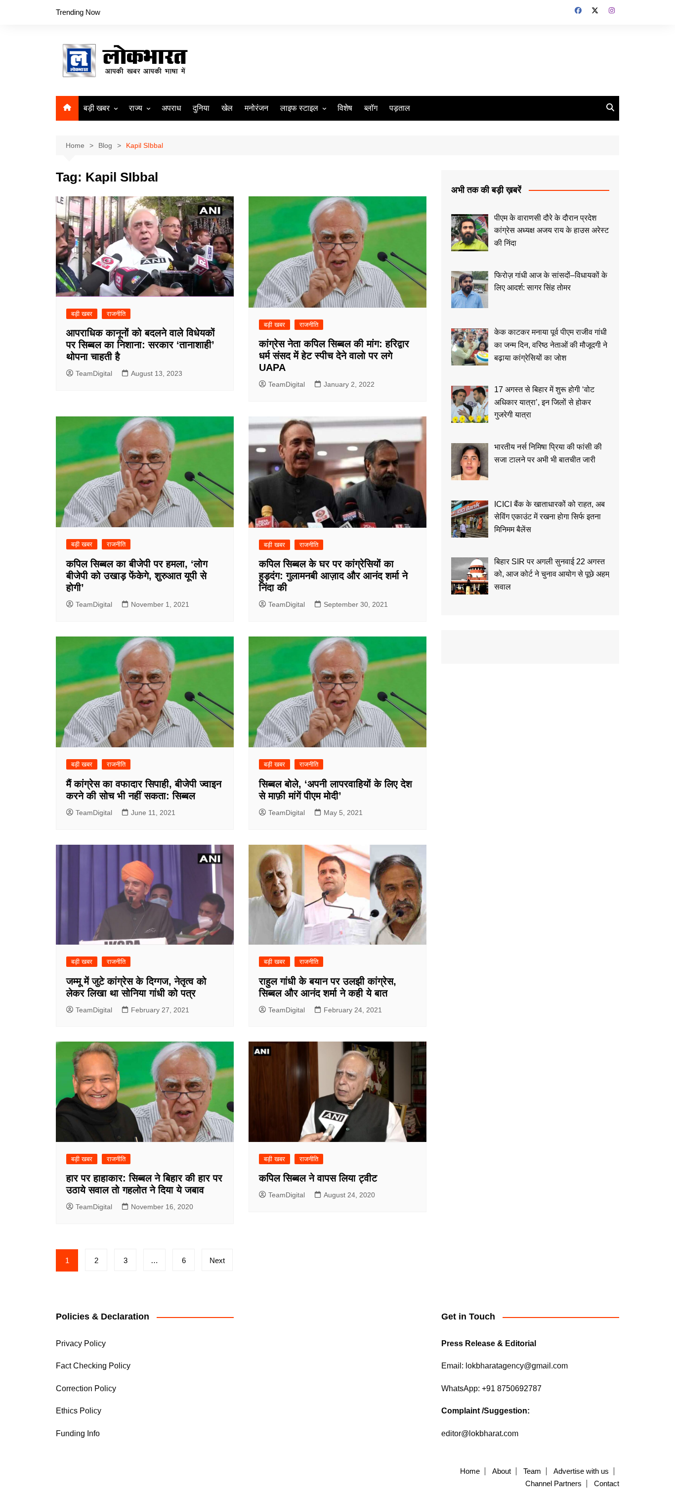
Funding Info (78, 1433)
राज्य (135, 108)
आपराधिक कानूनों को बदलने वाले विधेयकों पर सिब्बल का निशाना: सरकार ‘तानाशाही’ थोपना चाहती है (140, 344)
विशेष (345, 108)
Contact (606, 1484)
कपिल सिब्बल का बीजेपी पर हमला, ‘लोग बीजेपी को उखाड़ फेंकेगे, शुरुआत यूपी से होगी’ (137, 575)
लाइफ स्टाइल (299, 108)
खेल (227, 108)
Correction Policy (86, 1388)
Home (470, 1471)
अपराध (171, 108)
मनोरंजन (256, 108)
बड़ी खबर (97, 108)
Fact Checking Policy (93, 1366)
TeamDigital (94, 373)
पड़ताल (399, 108)
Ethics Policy (78, 1411)
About (501, 1471)
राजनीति (116, 314)
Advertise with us (581, 1471)
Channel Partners (553, 1484)
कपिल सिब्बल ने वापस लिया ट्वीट (318, 1178)
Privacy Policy (81, 1343)
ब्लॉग (371, 108)
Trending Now (78, 12)
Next (217, 1260)
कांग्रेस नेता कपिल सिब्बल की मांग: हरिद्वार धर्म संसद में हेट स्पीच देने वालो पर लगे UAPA (334, 355)
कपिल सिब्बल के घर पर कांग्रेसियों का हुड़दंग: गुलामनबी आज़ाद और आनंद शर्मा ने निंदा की (333, 575)
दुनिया (201, 108)
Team (532, 1471)
